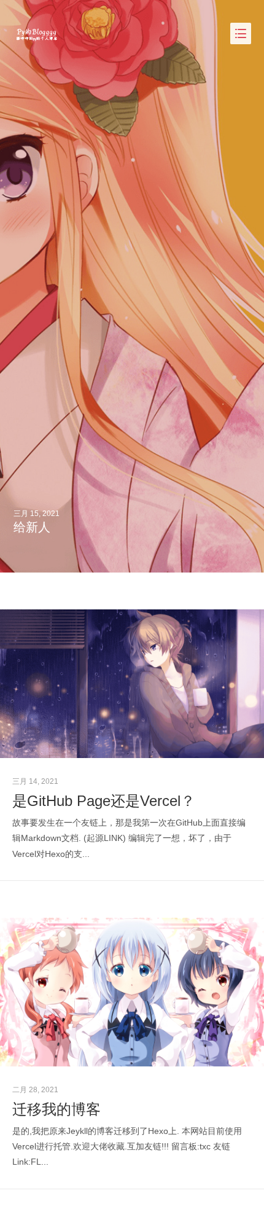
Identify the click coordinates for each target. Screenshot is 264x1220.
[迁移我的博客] (132, 992)
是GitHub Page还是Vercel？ (103, 800)
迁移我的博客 (56, 1109)
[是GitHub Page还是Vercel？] (132, 683)
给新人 (32, 527)
